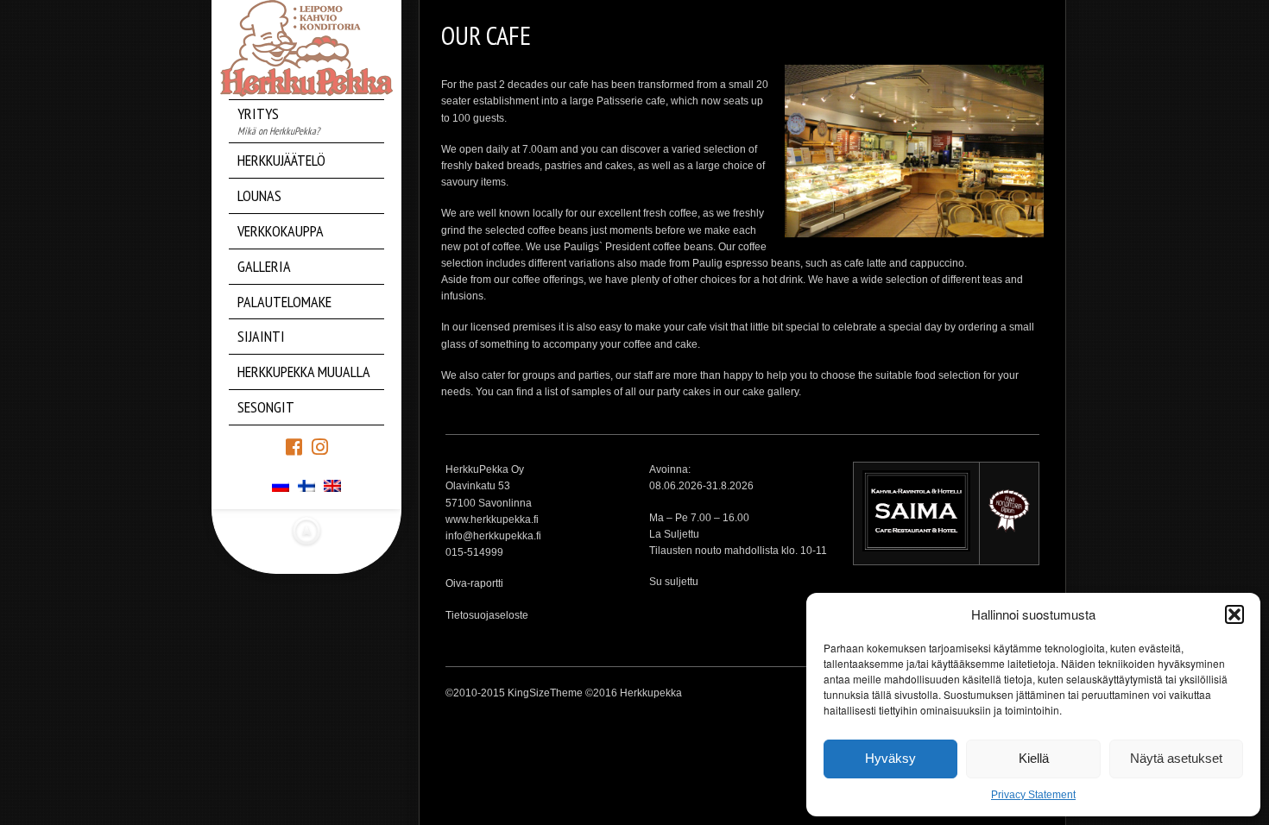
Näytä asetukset (1176, 758)
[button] (1234, 614)
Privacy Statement (1033, 795)
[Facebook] (294, 446)
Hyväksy (890, 758)
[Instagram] (319, 446)
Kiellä (1034, 758)
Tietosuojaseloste (486, 615)
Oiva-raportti (474, 583)
